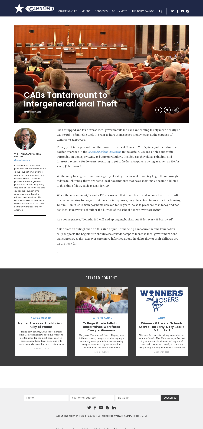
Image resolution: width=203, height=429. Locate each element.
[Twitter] (172, 11)
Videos (86, 11)
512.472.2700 (88, 415)
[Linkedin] (113, 407)
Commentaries (67, 11)
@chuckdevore (22, 159)
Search (160, 11)
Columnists (119, 11)
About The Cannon (67, 415)
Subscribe (170, 398)
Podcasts (101, 11)
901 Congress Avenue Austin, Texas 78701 (122, 415)
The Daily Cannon (143, 11)
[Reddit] (176, 110)
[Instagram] (187, 11)
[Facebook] (177, 11)
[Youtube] (182, 11)
